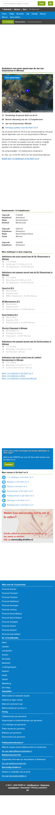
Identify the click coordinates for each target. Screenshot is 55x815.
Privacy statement (39, 787)
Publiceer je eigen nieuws (12, 699)
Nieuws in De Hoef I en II (17, 486)
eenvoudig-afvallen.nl (22, 539)
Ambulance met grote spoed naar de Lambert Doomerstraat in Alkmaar (21, 358)
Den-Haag (6, 687)
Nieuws (43, 13)
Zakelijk (34, 13)
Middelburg (6, 683)
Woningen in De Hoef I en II (18, 500)
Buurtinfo (20, 13)
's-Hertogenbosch (9, 667)
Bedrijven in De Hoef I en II (18, 481)
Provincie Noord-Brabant (12, 613)
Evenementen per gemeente (13, 736)
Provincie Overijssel (10, 621)
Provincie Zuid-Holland (11, 634)
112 (27, 13)
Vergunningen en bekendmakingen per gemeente (22, 720)
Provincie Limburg (9, 609)
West (24, 9)
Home (4, 13)
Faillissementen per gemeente (14, 716)
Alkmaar (17, 9)
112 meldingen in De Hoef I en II (20, 477)
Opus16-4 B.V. (8, 288)
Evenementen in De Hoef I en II (19, 491)
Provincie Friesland (9, 597)
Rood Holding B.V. (10, 315)
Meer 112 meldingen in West (13, 375)
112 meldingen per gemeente (14, 724)
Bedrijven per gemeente (11, 732)
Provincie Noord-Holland (12, 617)
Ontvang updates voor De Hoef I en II (21, 127)
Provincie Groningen (10, 605)
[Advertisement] (27, 48)
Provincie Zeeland (9, 630)
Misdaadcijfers (20, 22)
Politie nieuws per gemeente (13, 728)
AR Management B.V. (11, 301)
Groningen (6, 658)
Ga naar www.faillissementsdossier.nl (17, 751)
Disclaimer (25, 787)
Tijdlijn (11, 13)
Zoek (41, 3)
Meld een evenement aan (12, 704)
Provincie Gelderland (10, 601)
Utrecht (5, 679)
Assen (4, 642)
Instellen (9, 464)
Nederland (7, 9)
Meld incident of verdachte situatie (16, 695)
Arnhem (5, 654)
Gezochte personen (34, 22)
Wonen (5, 17)
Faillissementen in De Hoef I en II (20, 495)
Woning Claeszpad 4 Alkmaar (14, 328)
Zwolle (4, 675)
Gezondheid (15, 17)
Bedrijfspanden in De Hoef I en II (20, 505)
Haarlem (5, 671)
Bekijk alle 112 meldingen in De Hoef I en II (20, 158)
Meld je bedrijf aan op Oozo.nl (14, 708)
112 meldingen (8, 22)
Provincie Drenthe (9, 589)
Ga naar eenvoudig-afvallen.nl (14, 776)
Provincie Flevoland (10, 593)
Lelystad (5, 646)
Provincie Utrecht (9, 626)
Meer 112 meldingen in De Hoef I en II (17, 373)
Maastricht (6, 663)
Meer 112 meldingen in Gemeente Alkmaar (19, 378)
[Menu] (50, 3)
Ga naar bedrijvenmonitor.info (14, 763)
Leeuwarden (7, 650)
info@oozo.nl (33, 785)
